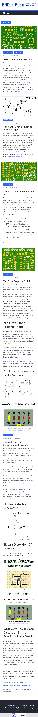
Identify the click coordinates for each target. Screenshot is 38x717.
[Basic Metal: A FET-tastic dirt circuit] (19, 37)
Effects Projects (8, 52)
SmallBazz (26, 494)
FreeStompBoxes (21, 648)
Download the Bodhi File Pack (12, 361)
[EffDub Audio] (3, 13)
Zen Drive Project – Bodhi (16, 281)
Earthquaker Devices (23, 685)
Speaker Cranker (8, 685)
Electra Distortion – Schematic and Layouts (15, 443)
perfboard (18, 553)
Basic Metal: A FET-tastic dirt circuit (18, 61)
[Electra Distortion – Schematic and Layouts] (19, 416)
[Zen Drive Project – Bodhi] (19, 259)
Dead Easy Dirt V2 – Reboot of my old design (18, 128)
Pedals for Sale (18, 52)
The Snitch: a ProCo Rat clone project (18, 193)
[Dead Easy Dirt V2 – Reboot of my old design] (19, 107)
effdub (17, 55)
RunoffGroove (11, 157)
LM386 (23, 138)
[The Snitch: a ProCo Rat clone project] (19, 171)
